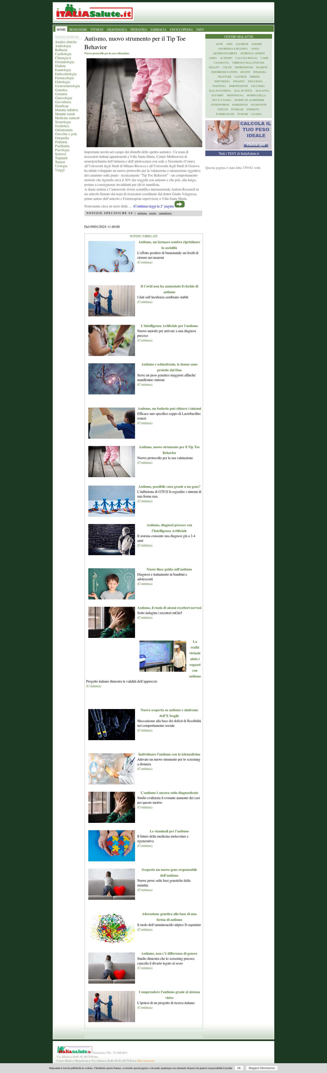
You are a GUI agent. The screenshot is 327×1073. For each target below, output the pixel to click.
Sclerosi (60, 153)
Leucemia (258, 86)
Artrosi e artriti (252, 53)
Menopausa (235, 95)
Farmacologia (64, 77)
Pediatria (61, 141)
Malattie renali (65, 113)
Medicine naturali (67, 117)
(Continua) (144, 262)
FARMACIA (158, 29)
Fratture (224, 76)
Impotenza (222, 81)
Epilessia (259, 72)
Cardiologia (63, 53)
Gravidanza (63, 101)
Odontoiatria (64, 129)
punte (152, 213)
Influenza (255, 81)
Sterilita (253, 109)
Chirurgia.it (63, 57)
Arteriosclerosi (225, 53)
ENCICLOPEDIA (181, 29)
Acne (219, 44)
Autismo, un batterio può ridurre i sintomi (169, 408)
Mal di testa (243, 90)
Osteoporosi (220, 104)
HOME (61, 29)
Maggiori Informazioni (262, 1068)
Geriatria (61, 93)
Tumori (60, 161)
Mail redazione (146, 1061)
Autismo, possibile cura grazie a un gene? (169, 486)
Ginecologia (63, 97)
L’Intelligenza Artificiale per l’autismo (169, 325)
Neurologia (63, 121)
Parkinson (240, 104)
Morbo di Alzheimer (249, 100)
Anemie (256, 44)
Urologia (61, 165)
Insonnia (219, 86)
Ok (239, 1068)
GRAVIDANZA (117, 29)
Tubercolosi (225, 114)
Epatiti (245, 72)
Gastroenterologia (67, 85)
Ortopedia (62, 137)
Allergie (242, 44)
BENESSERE (78, 29)
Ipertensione (238, 86)
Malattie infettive (66, 109)
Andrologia (63, 45)
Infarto (239, 81)
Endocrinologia (66, 73)
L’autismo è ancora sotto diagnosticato (169, 792)
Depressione (244, 67)
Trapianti (61, 157)
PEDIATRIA (139, 29)
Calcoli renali (246, 58)
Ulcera (256, 114)
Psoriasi (237, 109)
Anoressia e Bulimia (233, 48)
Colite (227, 67)
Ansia (255, 48)
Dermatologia (64, 61)
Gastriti (240, 76)
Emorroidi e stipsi (224, 72)
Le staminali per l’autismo (169, 831)
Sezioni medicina (67, 36)
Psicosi (223, 109)
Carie (264, 58)
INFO (200, 29)
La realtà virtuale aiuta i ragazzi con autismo (195, 659)
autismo (142, 213)
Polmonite (258, 104)
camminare (165, 213)
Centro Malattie (238, 36)
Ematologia (63, 69)
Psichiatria (62, 145)
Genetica (61, 89)
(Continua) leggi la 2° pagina (153, 206)
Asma (213, 58)
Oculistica (62, 125)
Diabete (60, 65)
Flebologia (62, 81)
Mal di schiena (220, 90)
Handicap (62, 105)
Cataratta (221, 62)
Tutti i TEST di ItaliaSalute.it (239, 153)
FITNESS (97, 29)
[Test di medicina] (238, 148)
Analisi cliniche (66, 41)
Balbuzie (61, 49)
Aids (229, 44)
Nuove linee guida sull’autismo (169, 569)
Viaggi (60, 169)
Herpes (255, 76)
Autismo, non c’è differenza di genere (169, 953)
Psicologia (62, 149)
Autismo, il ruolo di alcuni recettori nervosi (169, 607)
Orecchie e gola (66, 133)
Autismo (226, 58)
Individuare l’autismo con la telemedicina (169, 754)
